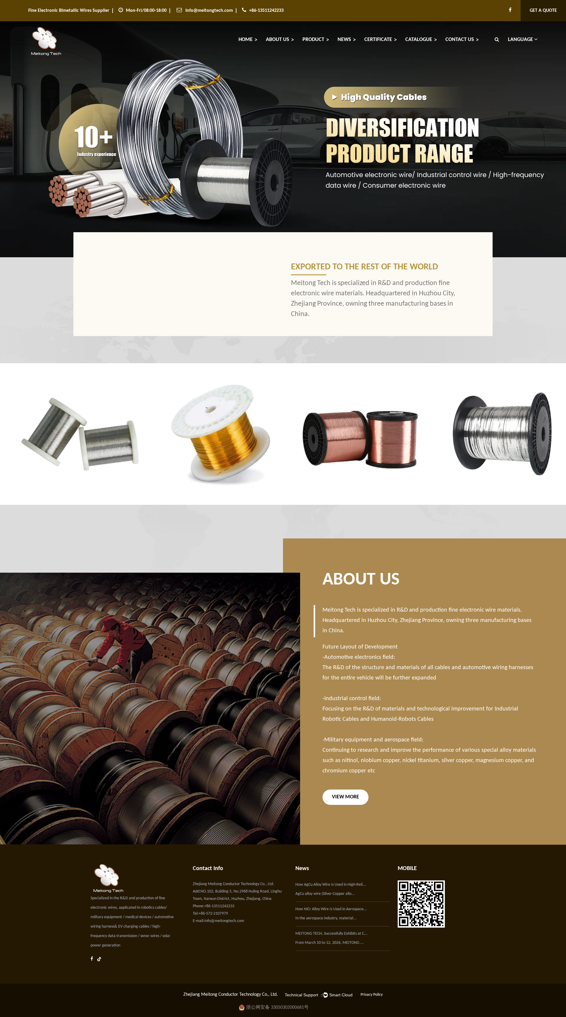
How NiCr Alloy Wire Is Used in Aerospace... (331, 909)
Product (313, 39)
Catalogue (418, 39)
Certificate (378, 39)
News (344, 39)
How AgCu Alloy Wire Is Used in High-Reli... (330, 884)
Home (245, 39)
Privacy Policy (372, 995)
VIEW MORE (345, 797)
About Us (277, 39)
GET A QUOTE (543, 10)
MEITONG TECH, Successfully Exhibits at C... (331, 933)
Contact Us (459, 39)
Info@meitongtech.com (209, 10)
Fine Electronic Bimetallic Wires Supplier (68, 10)
